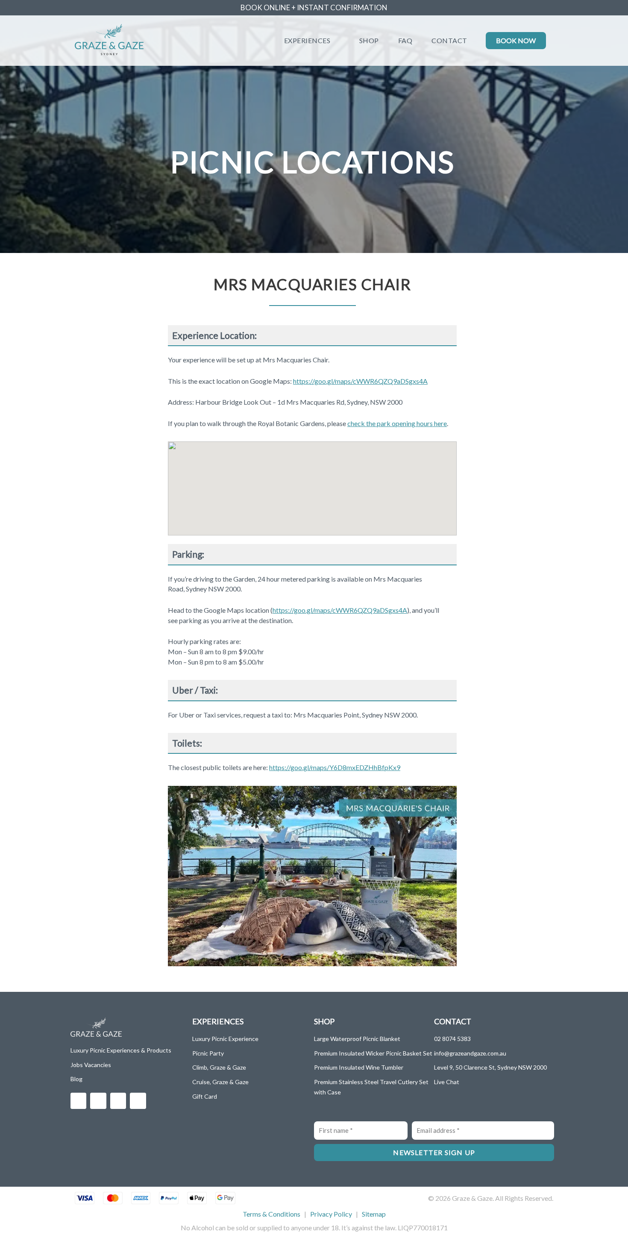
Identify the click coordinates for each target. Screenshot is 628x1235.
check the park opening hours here (397, 423)
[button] (175, 876)
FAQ (405, 40)
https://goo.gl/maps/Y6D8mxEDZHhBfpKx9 (334, 767)
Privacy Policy (331, 1214)
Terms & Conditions (271, 1214)
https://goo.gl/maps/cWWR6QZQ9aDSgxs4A (360, 381)
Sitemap (374, 1214)
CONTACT (449, 40)
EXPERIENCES (307, 40)
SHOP (369, 40)
